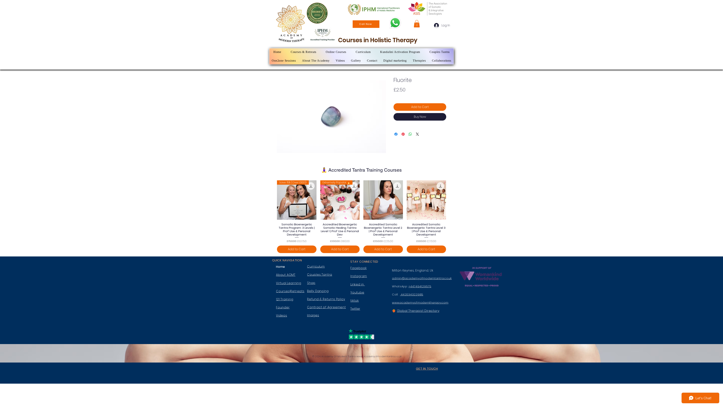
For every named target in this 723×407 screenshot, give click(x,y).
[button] (417, 23)
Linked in (357, 284)
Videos (281, 315)
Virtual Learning (288, 283)
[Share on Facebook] (396, 134)
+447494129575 (419, 286)
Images (313, 315)
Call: (396, 294)
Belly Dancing (318, 291)
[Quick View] (383, 200)
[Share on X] (417, 134)
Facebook (358, 268)
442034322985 (411, 294)
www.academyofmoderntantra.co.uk (379, 356)
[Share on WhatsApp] (410, 134)
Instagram (358, 276)
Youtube (357, 292)
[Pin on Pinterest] (403, 134)
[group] (361, 216)
